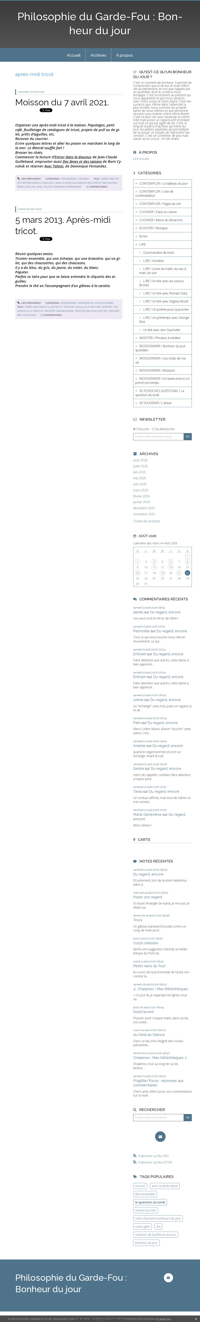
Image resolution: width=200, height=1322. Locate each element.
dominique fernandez (67, 186)
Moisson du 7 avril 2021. (62, 102)
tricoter (68, 307)
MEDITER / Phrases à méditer (160, 338)
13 (170, 567)
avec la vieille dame (165, 1186)
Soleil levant (143, 1012)
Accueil (73, 55)
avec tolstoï (45, 186)
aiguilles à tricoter (88, 307)
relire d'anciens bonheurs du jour (158, 1218)
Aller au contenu (13, 3)
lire (158, 1226)
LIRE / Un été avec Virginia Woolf (165, 301)
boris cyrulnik (26, 186)
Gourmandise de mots (158, 252)
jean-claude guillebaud (70, 182)
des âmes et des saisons (102, 182)
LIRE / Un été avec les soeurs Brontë (161, 283)
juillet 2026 (140, 466)
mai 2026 (139, 478)
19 (162, 573)
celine (138, 700)
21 (179, 573)
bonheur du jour (146, 1243)
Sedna (138, 768)
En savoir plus (163, 1318)
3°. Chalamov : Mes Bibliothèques (160, 989)
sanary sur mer (145, 1210)
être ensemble (145, 1194)
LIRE (142, 244)
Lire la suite (141, 159)
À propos (124, 55)
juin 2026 (139, 472)
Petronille (141, 631)
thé (115, 307)
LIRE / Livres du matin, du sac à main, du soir (162, 271)
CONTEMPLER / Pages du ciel (160, 204)
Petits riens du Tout (149, 966)
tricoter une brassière (58, 311)
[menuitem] (73, 55)
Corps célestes (145, 943)
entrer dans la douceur (38, 182)
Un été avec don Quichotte (161, 330)
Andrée (139, 746)
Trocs (137, 920)
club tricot (54, 307)
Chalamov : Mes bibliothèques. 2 (160, 1058)
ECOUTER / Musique (153, 228)
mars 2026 (140, 490)
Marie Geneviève (147, 814)
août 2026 (140, 460)
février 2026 (141, 496)
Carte (144, 839)
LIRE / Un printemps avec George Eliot (164, 319)
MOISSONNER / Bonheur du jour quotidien (87, 303)
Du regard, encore (165, 612)
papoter (107, 307)
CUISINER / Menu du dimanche (161, 220)
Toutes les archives (146, 521)
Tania (137, 791)
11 (154, 567)
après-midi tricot (35, 307)
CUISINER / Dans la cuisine (158, 212)
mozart (140, 1186)
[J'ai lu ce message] (196, 1318)
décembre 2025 (144, 508)
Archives (98, 55)
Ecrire (143, 236)
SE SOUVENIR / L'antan (155, 403)
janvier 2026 (141, 502)
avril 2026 (139, 484)
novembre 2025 (144, 514)
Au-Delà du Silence (149, 1035)
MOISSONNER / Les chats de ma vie (160, 360)
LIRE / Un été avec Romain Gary (165, 293)
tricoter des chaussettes (91, 311)
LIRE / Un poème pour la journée (166, 309)
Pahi (136, 723)
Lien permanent (31, 178)
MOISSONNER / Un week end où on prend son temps (162, 380)
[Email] (160, 1136)
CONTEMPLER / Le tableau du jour (163, 183)
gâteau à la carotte (30, 311)
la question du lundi (150, 1202)
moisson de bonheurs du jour (155, 1234)
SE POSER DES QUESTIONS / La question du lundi (159, 393)
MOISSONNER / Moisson (75, 178)
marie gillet (142, 1226)
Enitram (139, 654)
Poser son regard (147, 897)
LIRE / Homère (153, 261)
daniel (138, 612)
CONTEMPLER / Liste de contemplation (154, 193)
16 (137, 573)
